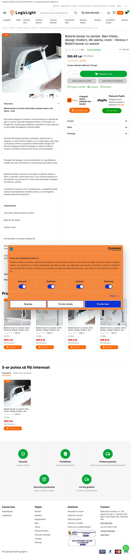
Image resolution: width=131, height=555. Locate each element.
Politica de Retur (85, 6)
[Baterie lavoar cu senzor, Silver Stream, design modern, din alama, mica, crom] (113, 312)
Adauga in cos (105, 74)
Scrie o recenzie (94, 50)
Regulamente (66, 6)
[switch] (51, 286)
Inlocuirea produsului (44, 487)
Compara (94, 87)
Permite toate (103, 304)
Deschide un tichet (76, 511)
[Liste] (114, 13)
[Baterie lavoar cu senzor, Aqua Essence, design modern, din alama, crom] (17, 312)
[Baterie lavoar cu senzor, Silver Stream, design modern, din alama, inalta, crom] (49, 312)
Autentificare (7, 511)
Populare (6, 373)
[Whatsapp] (126, 548)
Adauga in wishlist (77, 87)
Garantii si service (75, 515)
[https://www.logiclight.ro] (23, 13)
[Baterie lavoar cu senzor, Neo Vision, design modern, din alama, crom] (31, 63)
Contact (112, 6)
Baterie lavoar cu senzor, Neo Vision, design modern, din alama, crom (80, 329)
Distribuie (107, 87)
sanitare (97, 20)
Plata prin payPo (74, 519)
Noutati (125, 20)
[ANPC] (82, 533)
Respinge (28, 304)
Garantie (23, 461)
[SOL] (82, 543)
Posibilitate (65, 461)
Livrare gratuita (86, 487)
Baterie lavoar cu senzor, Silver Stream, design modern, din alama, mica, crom (113, 329)
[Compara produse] (108, 13)
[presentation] (4, 325)
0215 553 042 (106, 523)
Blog (37, 523)
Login (120, 13)
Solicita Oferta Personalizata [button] (112, 81)
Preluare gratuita (108, 461)
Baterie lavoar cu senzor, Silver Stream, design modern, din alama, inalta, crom (49, 329)
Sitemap (38, 542)
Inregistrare (7, 515)
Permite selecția (65, 304)
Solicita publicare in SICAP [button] (81, 81)
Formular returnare (100, 6)
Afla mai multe (112, 111)
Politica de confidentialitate (79, 527)
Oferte (74, 6)
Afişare (113, 296)
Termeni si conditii (75, 523)
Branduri (56, 6)
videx (18, 20)
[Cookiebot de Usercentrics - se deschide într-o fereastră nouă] (110, 249)
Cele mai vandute (22, 373)
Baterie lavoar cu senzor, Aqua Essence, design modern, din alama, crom (16, 329)
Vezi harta (104, 535)
